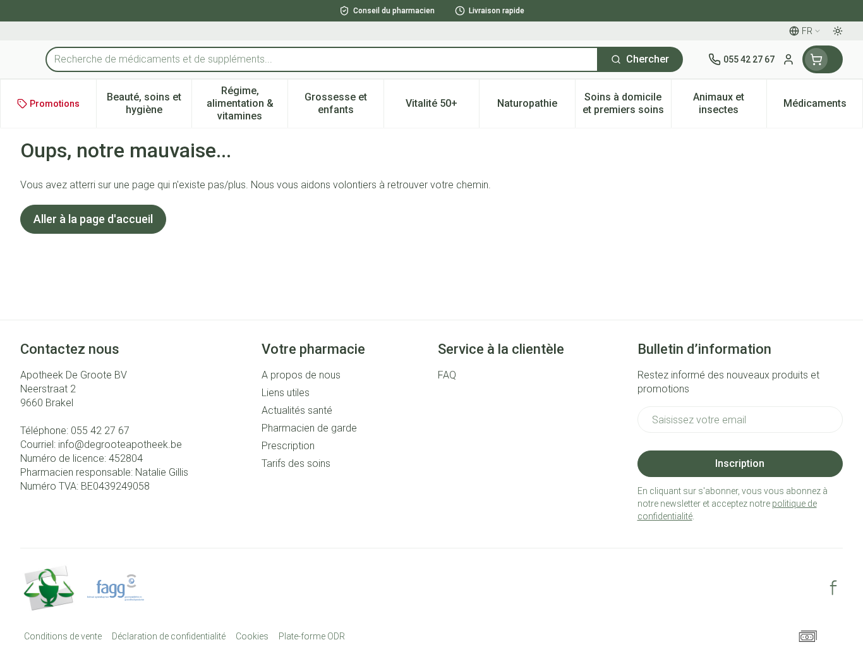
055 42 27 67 (100, 431)
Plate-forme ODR (312, 636)
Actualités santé (297, 410)
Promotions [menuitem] (55, 104)
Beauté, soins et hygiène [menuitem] (149, 103)
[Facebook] (833, 587)
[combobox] (321, 59)
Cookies (252, 636)
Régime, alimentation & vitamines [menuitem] (247, 103)
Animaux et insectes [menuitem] (729, 103)
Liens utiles (286, 393)
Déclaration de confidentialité (169, 636)
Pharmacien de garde (309, 428)
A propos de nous (301, 375)
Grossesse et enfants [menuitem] (344, 103)
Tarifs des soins (296, 463)
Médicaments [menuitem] (822, 106)
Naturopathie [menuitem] (536, 106)
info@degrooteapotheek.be (120, 444)
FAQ (447, 375)
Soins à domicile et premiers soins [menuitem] (626, 103)
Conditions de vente (63, 636)
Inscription (739, 463)
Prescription (288, 446)
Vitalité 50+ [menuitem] (442, 106)
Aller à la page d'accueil (93, 219)
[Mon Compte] (788, 59)
